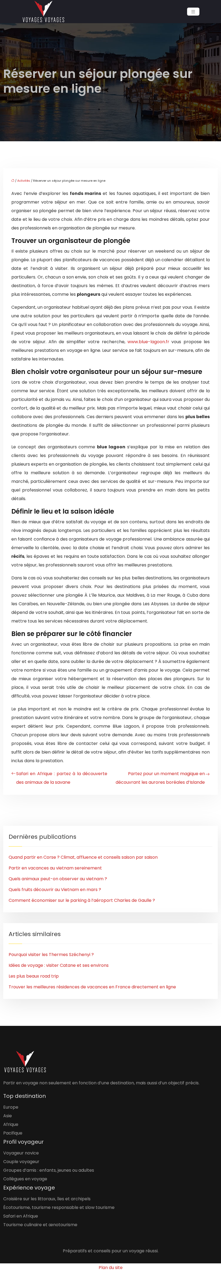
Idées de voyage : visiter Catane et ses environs (59, 965)
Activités (23, 180)
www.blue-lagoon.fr (148, 342)
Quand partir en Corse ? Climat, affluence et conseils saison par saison (83, 857)
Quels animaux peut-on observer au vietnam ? (58, 879)
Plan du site (111, 1267)
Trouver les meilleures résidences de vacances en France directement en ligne (92, 987)
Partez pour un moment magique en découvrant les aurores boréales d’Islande (160, 778)
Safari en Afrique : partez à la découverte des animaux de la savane (61, 778)
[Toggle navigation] (193, 12)
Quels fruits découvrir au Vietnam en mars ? (55, 889)
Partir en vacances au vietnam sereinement (55, 868)
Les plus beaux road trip (34, 976)
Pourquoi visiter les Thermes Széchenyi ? (51, 954)
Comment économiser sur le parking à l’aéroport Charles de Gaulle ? (82, 900)
